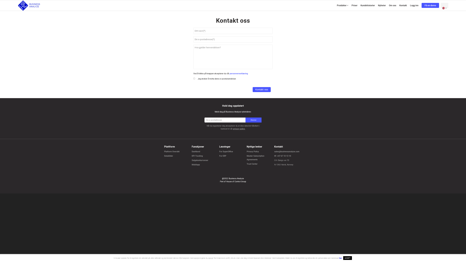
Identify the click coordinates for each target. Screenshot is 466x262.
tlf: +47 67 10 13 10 (282, 156)
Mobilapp (196, 165)
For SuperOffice (226, 151)
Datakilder (168, 156)
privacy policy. (239, 129)
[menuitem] (342, 5)
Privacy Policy (253, 151)
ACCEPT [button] (347, 258)
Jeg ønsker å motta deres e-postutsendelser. (217, 79)
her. (340, 258)
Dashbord (196, 151)
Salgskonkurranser (200, 160)
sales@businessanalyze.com (286, 151)
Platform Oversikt (171, 151)
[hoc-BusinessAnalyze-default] (29, 5)
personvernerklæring (239, 73)
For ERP (222, 156)
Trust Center (252, 164)
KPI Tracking (197, 156)
